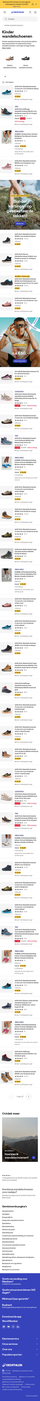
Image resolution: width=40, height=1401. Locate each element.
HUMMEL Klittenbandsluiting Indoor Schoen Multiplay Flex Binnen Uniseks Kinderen (26, 462)
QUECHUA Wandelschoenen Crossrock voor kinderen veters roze (25, 601)
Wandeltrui (6, 1223)
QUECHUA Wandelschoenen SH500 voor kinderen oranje (25, 510)
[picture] (6, 92)
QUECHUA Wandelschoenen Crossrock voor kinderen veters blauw (25, 623)
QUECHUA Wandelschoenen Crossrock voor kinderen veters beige (25, 489)
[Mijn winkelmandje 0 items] (35, 12)
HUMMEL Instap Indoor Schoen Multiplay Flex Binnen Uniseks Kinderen (26, 136)
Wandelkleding (8, 1226)
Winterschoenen (8, 1229)
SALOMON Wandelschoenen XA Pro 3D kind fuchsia (27, 372)
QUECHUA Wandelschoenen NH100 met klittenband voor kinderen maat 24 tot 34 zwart (26, 281)
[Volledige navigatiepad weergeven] (3, 25)
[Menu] (4, 12)
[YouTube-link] (8, 1326)
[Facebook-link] (4, 1326)
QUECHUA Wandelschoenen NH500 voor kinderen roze (25, 162)
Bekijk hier (20, 223)
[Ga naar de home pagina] (17, 12)
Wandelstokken (8, 1242)
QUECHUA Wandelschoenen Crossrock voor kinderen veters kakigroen (25, 885)
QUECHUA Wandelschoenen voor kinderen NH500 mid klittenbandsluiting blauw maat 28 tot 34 (27, 933)
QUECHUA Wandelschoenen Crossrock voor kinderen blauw (27, 87)
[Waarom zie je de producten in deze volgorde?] (3, 82)
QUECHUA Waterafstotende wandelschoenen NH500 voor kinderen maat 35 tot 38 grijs (26, 818)
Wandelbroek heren (9, 1239)
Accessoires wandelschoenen (13, 1245)
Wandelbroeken (8, 1254)
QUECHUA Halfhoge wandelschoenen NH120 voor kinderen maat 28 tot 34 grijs (26, 111)
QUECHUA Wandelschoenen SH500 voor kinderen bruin (25, 1073)
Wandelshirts (7, 1260)
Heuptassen (6, 1266)
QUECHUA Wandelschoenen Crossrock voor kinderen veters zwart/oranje (25, 729)
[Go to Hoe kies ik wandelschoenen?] (33, 1157)
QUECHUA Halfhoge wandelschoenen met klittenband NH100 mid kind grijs (25, 686)
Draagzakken (7, 1217)
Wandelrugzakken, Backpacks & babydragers (19, 1257)
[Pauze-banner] (32, 4)
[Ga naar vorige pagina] (11, 1096)
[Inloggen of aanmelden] (30, 12)
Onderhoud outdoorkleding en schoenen (17, 1236)
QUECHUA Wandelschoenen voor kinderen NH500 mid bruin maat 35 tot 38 (27, 751)
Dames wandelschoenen (9, 66)
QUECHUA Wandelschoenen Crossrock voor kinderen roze (26, 299)
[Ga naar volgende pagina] (28, 1096)
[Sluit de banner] (36, 4)
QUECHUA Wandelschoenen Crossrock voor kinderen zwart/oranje (25, 707)
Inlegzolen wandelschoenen (13, 1220)
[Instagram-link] (13, 1326)
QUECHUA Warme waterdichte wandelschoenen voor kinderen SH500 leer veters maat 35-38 (26, 1004)
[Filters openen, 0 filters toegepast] (5, 76)
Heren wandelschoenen (25, 66)
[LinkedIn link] (18, 1326)
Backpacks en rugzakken (12, 1263)
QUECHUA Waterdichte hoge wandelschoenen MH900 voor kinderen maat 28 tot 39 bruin (26, 665)
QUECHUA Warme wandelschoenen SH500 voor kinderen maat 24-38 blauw (26, 256)
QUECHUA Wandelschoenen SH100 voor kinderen (25, 864)
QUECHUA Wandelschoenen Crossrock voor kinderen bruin (26, 530)
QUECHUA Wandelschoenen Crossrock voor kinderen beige (26, 417)
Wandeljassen (7, 1233)
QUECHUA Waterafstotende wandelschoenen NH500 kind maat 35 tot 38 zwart (26, 796)
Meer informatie (20, 361)
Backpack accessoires (11, 1269)
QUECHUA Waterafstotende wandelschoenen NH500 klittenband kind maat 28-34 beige (26, 397)
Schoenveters (7, 1251)
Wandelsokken (8, 1211)
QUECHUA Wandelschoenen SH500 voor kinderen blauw (25, 235)
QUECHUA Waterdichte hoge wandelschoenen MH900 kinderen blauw (26, 551)
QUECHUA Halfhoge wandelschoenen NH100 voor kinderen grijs (26, 1054)
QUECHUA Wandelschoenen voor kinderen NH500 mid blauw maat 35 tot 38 (25, 440)
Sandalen (5, 1214)
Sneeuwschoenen (9, 1248)
